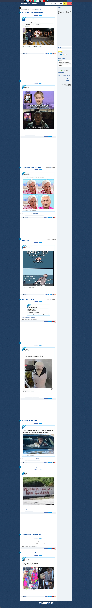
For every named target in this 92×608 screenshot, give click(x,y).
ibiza (65, 74)
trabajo (67, 80)
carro (32, 215)
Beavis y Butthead (34, 546)
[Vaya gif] (42, 1)
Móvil (59, 13)
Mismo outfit (24, 342)
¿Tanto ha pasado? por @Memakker (29, 80)
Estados (59, 10)
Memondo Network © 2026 (68, 85)
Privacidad (65, 84)
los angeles (38, 460)
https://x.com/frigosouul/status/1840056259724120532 (29, 509)
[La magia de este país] (65, 67)
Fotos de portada (68, 11)
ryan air (36, 319)
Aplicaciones (60, 8)
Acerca (60, 84)
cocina (71, 79)
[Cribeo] (35, 1)
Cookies (68, 84)
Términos (62, 84)
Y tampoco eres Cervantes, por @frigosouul (31, 467)
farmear (63, 74)
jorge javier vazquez (41, 215)
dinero (34, 319)
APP (71, 84)
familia (69, 73)
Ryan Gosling (26, 546)
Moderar (70, 3)
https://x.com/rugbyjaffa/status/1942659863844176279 (29, 317)
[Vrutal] (33, 1)
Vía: (21, 133)
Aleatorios (60, 3)
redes (64, 79)
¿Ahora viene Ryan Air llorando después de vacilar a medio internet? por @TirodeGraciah (33, 240)
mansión (29, 460)
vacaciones (63, 73)
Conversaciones (68, 8)
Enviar (65, 3)
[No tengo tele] (40, 1)
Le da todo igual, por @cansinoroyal (29, 420)
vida (62, 79)
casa (59, 77)
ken (37, 215)
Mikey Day (30, 546)
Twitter (59, 14)
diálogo (64, 80)
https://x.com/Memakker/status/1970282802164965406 (29, 133)
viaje (64, 75)
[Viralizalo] (47, 1)
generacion (61, 80)
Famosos (67, 10)
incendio (32, 460)
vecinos (66, 77)
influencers (59, 73)
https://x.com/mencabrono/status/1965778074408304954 (30, 213)
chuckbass (50, 167)
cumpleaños (28, 319)
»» (52, 603)
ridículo (69, 74)
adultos (60, 74)
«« (40, 603)
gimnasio (68, 78)
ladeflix (50, 239)
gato (66, 78)
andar (66, 79)
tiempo (59, 78)
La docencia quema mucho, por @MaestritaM (31, 552)
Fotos (59, 11)
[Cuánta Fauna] (38, 1)
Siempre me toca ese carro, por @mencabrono (31, 167)
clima (69, 80)
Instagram (67, 12)
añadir (31, 319)
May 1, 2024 (43, 543)
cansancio (59, 79)
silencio (61, 77)
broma (61, 78)
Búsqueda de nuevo (38, 9)
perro (58, 74)
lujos (70, 77)
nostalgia (64, 78)
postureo (70, 75)
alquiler (59, 81)
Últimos (47, 3)
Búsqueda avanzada (60, 52)
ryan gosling (35, 215)
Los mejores (53, 3)
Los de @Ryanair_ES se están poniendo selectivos (32, 12)
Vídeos (66, 14)
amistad (67, 74)
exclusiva (26, 460)
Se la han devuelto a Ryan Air (28, 299)
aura (63, 77)
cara (63, 75)
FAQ (70, 84)
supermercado (26, 215)
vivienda (59, 75)
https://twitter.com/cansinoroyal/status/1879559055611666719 (30, 458)
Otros (66, 13)
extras (25, 319)
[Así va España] (30, 1)
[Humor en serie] (37, 1)
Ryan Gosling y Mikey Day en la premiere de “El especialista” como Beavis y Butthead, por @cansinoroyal (32, 535)
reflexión (68, 79)
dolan (50, 299)
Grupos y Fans (61, 12)
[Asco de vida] (24, 1)
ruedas (30, 215)
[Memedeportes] (28, 1)
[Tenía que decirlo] (44, 1)
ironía (58, 80)
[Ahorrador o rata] (46, 1)
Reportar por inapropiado (53, 218)
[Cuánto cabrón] (31, 1)
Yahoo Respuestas (61, 16)
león (69, 77)
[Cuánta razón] (26, 1)
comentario (66, 75)
